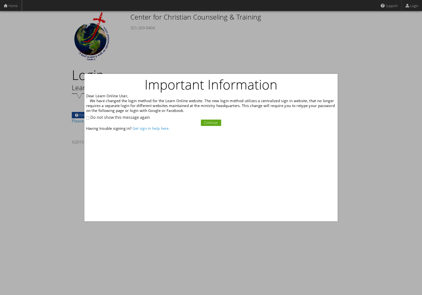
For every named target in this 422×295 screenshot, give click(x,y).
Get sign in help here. (151, 128)
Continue (211, 122)
